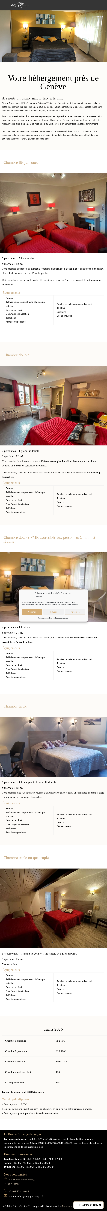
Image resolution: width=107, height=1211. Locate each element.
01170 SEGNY (12, 1184)
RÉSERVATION (88, 1205)
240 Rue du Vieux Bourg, (21, 1179)
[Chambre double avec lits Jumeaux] (53, 252)
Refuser (53, 611)
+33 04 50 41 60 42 (19, 1191)
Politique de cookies (45, 618)
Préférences (75, 611)
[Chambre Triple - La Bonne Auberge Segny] (53, 776)
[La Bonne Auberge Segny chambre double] (53, 444)
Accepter (32, 611)
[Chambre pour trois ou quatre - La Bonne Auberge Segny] (53, 947)
